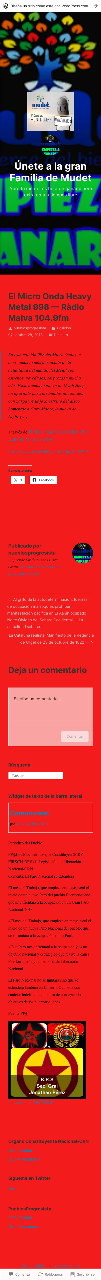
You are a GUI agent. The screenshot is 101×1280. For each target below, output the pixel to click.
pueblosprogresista (29, 328)
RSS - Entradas (20, 1150)
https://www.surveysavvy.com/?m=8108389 (48, 452)
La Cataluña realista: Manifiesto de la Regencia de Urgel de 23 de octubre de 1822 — (51, 638)
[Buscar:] (35, 775)
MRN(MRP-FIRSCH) (32, 823)
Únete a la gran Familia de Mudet (51, 172)
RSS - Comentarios (24, 1159)
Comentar (75, 736)
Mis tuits (15, 1188)
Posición (64, 328)
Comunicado (29, 813)
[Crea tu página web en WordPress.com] (50, 6)
